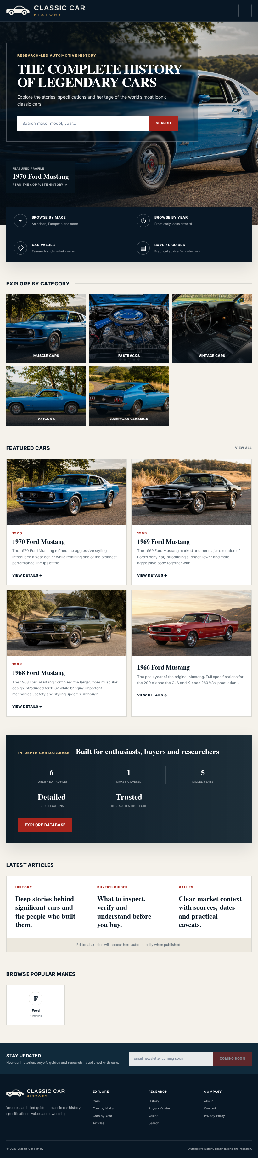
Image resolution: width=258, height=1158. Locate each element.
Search (163, 123)
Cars (96, 1101)
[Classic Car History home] (45, 10)
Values (153, 1116)
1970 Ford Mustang (38, 541)
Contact (210, 1108)
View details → (27, 575)
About (208, 1101)
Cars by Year (102, 1116)
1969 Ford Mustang (163, 541)
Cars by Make (103, 1108)
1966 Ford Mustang (163, 667)
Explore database (45, 824)
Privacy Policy (214, 1116)
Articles (98, 1123)
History (154, 1101)
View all (243, 448)
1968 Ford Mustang (38, 672)
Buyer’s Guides (160, 1108)
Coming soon (232, 1058)
